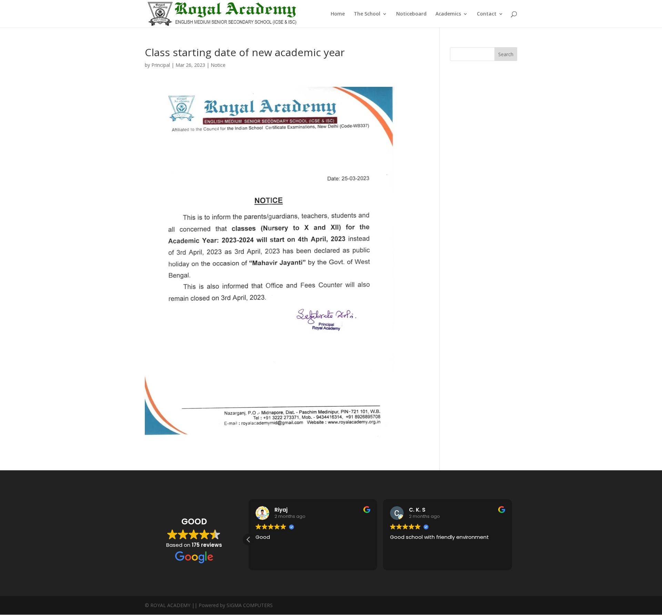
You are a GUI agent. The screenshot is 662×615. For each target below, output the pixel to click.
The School (367, 14)
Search (505, 54)
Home (338, 14)
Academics (448, 14)
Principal (160, 65)
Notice (218, 65)
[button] (248, 539)
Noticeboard (411, 14)
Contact (486, 14)
